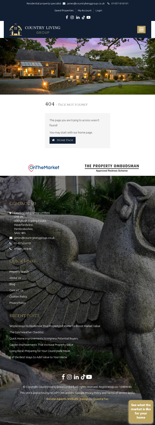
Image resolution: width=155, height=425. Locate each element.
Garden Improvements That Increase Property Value (41, 344)
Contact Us (16, 290)
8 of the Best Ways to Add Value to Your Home (38, 357)
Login (99, 10)
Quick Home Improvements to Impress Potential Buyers (43, 338)
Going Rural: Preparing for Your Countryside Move (39, 350)
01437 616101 (119, 3)
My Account (84, 10)
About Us (15, 277)
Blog (12, 284)
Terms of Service (117, 392)
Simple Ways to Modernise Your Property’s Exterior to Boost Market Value (54, 326)
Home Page (64, 140)
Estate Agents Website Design (67, 398)
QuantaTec (100, 398)
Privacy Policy (17, 302)
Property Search (19, 271)
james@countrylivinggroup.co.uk (85, 3)
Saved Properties (64, 10)
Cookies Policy (18, 296)
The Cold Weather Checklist (26, 332)
